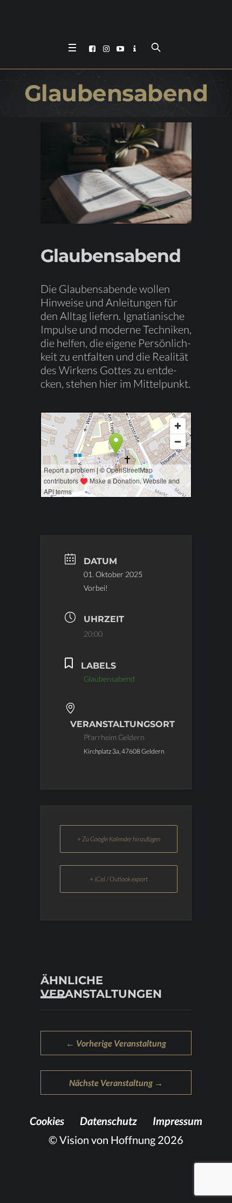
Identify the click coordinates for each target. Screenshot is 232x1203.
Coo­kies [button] (47, 1120)
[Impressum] (134, 48)
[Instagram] (106, 48)
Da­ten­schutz (108, 1120)
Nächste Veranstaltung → (116, 1082)
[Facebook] (92, 48)
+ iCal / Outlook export (119, 879)
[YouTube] (120, 48)
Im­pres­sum (177, 1120)
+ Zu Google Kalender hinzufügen (118, 839)
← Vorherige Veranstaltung (116, 1043)
